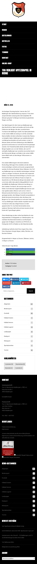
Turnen (6, 350)
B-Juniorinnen (20, 364)
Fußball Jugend (8, 327)
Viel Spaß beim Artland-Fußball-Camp (13, 526)
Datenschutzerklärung (8, 427)
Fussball (14, 266)
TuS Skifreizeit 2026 (8, 542)
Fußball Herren (8, 322)
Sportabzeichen (8, 345)
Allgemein (7, 304)
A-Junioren (9, 364)
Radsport (7, 336)
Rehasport (7, 341)
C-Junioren (18, 368)
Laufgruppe (7, 331)
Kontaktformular (7, 397)
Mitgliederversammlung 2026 (11, 547)
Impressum (5, 429)
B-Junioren (9, 368)
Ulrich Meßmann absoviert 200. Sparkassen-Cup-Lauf (17, 531)
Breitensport (7, 308)
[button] (9, 249)
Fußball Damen (8, 318)
